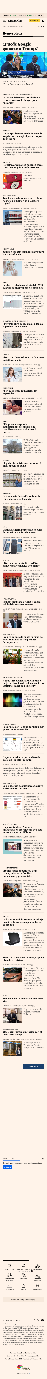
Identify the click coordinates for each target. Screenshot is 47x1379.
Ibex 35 (6, 15)
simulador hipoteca (23, 1269)
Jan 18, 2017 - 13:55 (19, 470)
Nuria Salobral (8, 331)
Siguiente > (34, 1066)
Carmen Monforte (9, 292)
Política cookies (30, 1353)
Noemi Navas (7, 965)
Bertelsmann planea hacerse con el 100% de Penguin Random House (23, 166)
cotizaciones (9, 1289)
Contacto (13, 1353)
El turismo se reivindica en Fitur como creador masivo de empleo (21, 564)
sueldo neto (37, 1269)
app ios (23, 1289)
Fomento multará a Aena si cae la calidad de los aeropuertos (21, 603)
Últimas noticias (36, 1359)
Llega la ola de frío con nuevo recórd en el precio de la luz (23, 464)
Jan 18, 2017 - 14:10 (30, 292)
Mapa (17, 1359)
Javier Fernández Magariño (13, 609)
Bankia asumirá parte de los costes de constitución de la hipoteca (22, 531)
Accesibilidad (9, 1359)
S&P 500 (22, 15)
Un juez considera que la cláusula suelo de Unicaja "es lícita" (21, 758)
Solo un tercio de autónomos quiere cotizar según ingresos (23, 787)
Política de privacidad (32, 1356)
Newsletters (27, 1359)
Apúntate (7, 1167)
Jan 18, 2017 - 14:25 (30, 259)
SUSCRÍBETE (34, 21)
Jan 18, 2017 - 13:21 (32, 570)
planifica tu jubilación (9, 1279)
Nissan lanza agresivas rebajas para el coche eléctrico (23, 959)
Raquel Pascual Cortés (11, 647)
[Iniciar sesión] (42, 21)
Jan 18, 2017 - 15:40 (29, 107)
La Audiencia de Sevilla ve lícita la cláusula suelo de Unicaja (21, 498)
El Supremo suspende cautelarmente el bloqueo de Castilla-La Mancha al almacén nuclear (20, 428)
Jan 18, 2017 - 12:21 (27, 690)
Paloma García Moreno (11, 398)
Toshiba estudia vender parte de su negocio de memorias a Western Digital (22, 201)
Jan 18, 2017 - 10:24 (30, 881)
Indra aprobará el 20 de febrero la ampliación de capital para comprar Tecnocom (23, 136)
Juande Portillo (9, 107)
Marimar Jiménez (9, 208)
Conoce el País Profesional (23, 1299)
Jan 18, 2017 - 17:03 (20, 82)
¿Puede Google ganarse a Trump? (20, 46)
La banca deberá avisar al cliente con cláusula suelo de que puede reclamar (21, 100)
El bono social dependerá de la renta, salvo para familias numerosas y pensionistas (20, 873)
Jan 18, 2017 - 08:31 (27, 1006)
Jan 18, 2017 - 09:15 (26, 965)
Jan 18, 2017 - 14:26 (29, 208)
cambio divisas (23, 1279)
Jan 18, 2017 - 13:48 (18, 504)
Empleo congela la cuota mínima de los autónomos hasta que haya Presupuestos (23, 640)
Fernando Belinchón (10, 365)
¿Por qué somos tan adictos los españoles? (20, 392)
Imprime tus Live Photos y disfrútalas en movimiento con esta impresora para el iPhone (22, 830)
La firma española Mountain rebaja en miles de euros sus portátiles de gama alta (23, 922)
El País (41, 26)
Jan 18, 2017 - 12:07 (16, 734)
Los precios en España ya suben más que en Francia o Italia (23, 728)
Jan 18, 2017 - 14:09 (28, 331)
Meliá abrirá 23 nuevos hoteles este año (23, 1000)
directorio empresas (37, 1279)
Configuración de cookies (15, 1356)
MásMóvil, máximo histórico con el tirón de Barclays (22, 1033)
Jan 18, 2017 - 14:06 (34, 398)
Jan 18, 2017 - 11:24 (18, 764)
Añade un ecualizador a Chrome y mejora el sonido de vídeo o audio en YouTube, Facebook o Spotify (23, 683)
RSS (20, 1359)
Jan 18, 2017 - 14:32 (24, 172)
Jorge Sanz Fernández (11, 690)
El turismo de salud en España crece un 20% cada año (23, 359)
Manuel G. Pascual (9, 259)
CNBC (4, 82)
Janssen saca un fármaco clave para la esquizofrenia (23, 253)
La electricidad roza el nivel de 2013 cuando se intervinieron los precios (23, 286)
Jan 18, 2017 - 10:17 (27, 929)
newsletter (8, 1159)
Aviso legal (21, 1353)
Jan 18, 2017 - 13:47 (29, 537)
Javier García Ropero (11, 570)
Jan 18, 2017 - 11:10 (27, 837)
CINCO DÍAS (6, 172)
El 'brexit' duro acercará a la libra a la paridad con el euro (23, 325)
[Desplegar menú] (4, 21)
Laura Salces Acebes (10, 1006)
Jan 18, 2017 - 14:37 (13, 143)
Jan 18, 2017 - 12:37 (34, 647)
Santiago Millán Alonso (11, 1039)
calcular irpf (9, 1269)
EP (3, 143)
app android (37, 1289)
